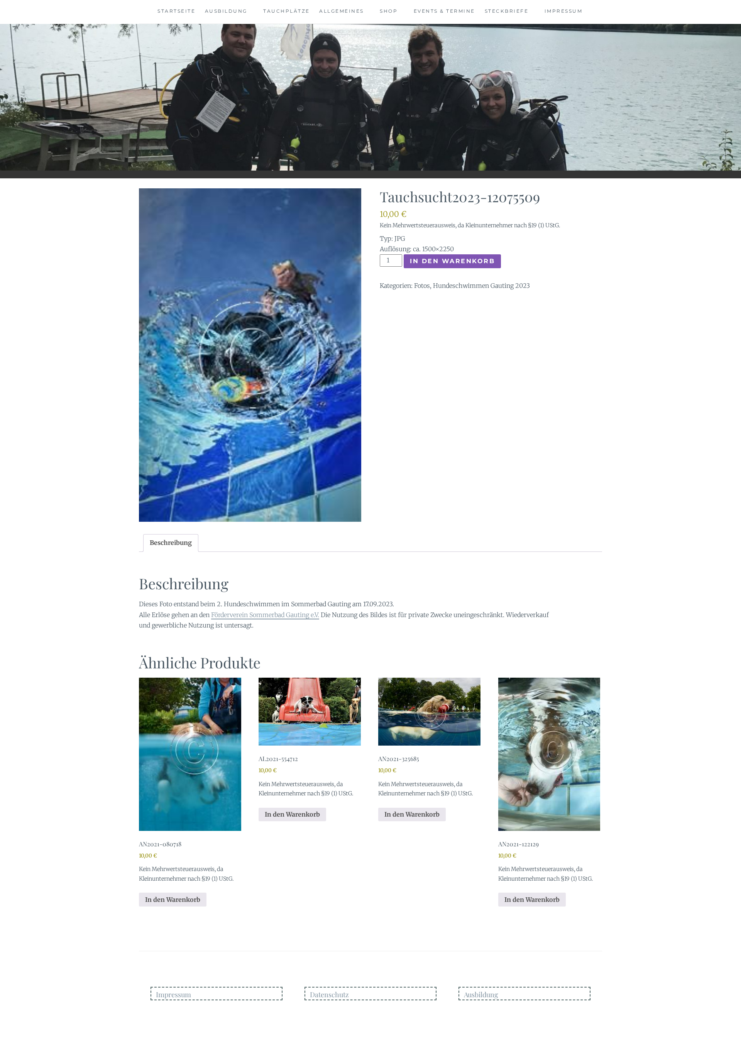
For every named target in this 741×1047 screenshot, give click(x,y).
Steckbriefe (507, 11)
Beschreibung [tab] (171, 542)
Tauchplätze (286, 11)
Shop (389, 11)
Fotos (422, 285)
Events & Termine (444, 11)
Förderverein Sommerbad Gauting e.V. (265, 615)
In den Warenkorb (452, 261)
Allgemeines (341, 11)
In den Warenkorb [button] (172, 899)
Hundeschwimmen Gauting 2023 (481, 285)
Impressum (564, 11)
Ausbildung (226, 11)
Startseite (176, 11)
